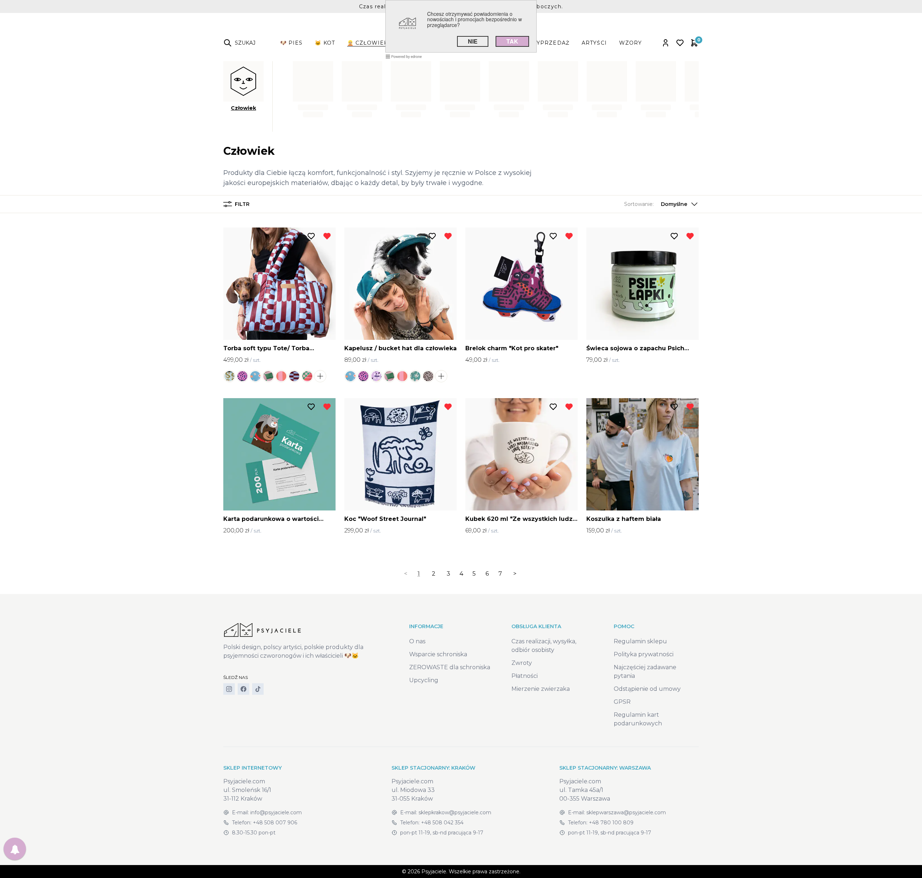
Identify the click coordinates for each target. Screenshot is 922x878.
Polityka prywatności (643, 654)
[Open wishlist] (680, 43)
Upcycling (423, 680)
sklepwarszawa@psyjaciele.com (626, 812)
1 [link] (418, 573)
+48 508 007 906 (275, 822)
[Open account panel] (665, 43)
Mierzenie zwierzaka (540, 688)
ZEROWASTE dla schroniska (449, 667)
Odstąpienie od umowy (647, 688)
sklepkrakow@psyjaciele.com (455, 812)
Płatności (524, 675)
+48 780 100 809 (611, 822)
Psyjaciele (433, 871)
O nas (417, 641)
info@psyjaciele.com (276, 812)
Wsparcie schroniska (438, 654)
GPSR (622, 701)
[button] (661, 204)
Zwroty (521, 662)
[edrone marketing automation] (404, 56)
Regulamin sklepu (640, 641)
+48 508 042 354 (442, 822)
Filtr (242, 204)
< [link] (405, 573)
